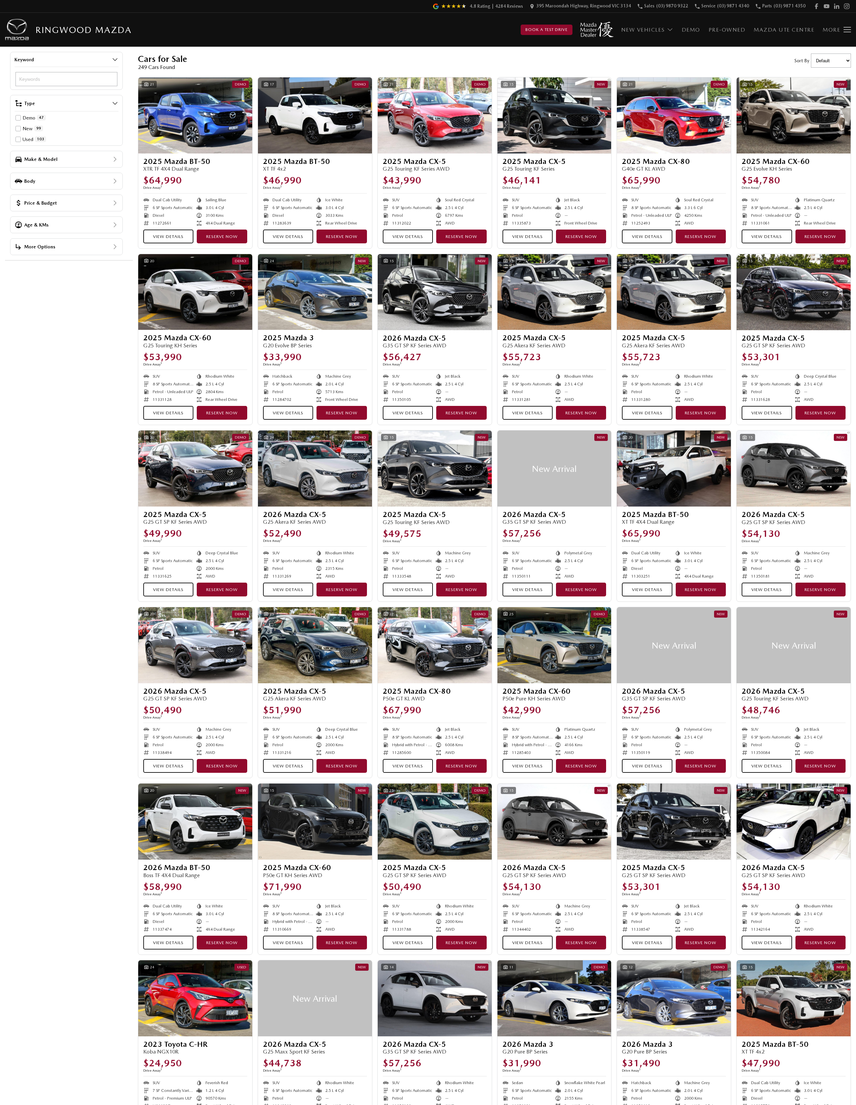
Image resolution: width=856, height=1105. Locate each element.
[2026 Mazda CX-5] (435, 292)
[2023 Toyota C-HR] (195, 998)
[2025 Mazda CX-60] (794, 115)
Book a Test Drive (546, 29)
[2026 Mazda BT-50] (195, 822)
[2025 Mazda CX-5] (435, 115)
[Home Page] (17, 30)
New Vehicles (643, 30)
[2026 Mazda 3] (554, 998)
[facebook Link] (816, 6)
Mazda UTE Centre (784, 30)
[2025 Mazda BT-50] (195, 115)
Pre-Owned (727, 30)
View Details (168, 236)
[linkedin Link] (836, 6)
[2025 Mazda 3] (315, 292)
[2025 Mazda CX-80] (674, 115)
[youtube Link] (826, 6)
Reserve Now (222, 236)
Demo (691, 30)
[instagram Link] (847, 6)
